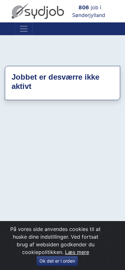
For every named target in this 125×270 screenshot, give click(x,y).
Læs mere (77, 252)
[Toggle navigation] (24, 28)
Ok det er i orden (57, 261)
